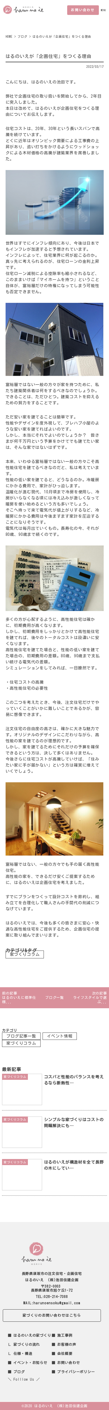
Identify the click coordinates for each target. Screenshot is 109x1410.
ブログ (19, 1372)
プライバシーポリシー (76, 1372)
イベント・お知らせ (30, 1362)
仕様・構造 (22, 1353)
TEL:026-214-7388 (52, 1296)
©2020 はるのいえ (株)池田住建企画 (55, 1406)
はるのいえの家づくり (32, 1335)
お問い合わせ (83, 10)
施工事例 (64, 1335)
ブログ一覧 (54, 997)
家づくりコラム (25, 954)
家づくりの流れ (26, 1344)
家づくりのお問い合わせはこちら (52, 1315)
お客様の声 (66, 1344)
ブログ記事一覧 (21, 1036)
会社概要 (64, 1353)
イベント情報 (59, 1036)
